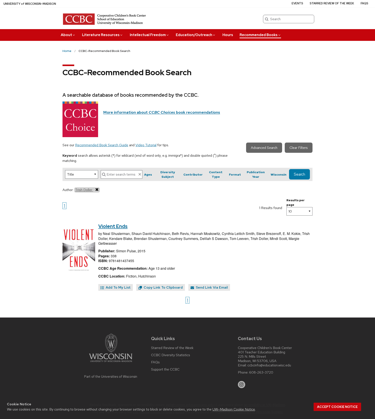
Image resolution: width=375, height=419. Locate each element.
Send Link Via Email (211, 287)
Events (297, 3)
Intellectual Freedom (148, 35)
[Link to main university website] (110, 363)
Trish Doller (84, 190)
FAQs (364, 3)
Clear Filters (298, 147)
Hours (227, 35)
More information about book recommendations (161, 112)
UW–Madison (29, 4)
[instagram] (241, 384)
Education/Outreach (194, 35)
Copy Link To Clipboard (163, 287)
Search (299, 174)
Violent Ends (113, 226)
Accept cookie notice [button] (337, 407)
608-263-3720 (261, 372)
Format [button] (235, 174)
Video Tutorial (145, 145)
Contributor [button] (193, 174)
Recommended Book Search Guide (101, 145)
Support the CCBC (165, 369)
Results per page (295, 202)
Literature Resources (101, 35)
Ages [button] (148, 174)
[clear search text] (139, 174)
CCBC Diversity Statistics (170, 355)
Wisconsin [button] (278, 174)
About (66, 35)
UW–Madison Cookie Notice (233, 409)
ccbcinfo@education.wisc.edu (269, 365)
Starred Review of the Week (332, 3)
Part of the (110, 376)
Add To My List (118, 287)
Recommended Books (259, 35)
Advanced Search (264, 147)
